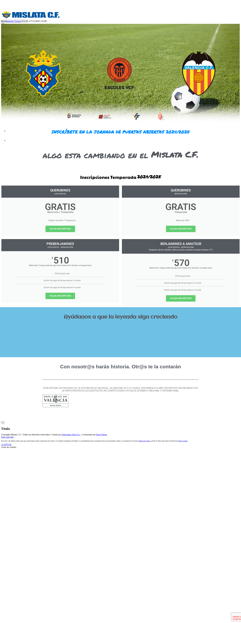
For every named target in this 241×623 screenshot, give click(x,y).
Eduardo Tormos (13, 21)
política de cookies (144, 441)
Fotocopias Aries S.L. (71, 434)
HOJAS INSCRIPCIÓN (60, 228)
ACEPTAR (6, 444)
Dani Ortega (101, 434)
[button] (120, 326)
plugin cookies (183, 441)
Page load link (7, 437)
